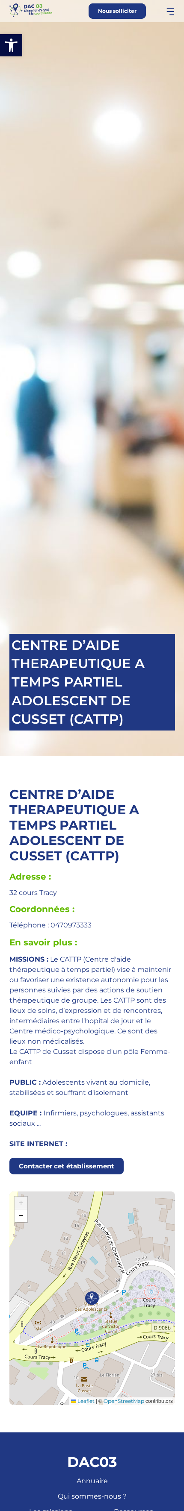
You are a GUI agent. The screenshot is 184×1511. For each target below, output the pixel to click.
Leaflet (85, 1401)
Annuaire (92, 1481)
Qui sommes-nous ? (92, 1496)
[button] (11, 45)
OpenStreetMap (124, 1401)
